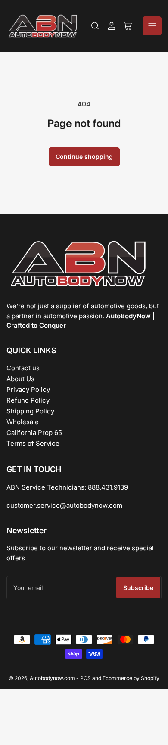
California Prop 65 (34, 432)
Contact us (23, 368)
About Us (20, 379)
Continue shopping (84, 156)
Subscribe (138, 587)
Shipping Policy (30, 411)
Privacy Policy (28, 389)
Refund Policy (28, 400)
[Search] (95, 25)
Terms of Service (32, 443)
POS (85, 678)
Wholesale (22, 422)
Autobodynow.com (52, 678)
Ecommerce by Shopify (131, 678)
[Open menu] (152, 25)
